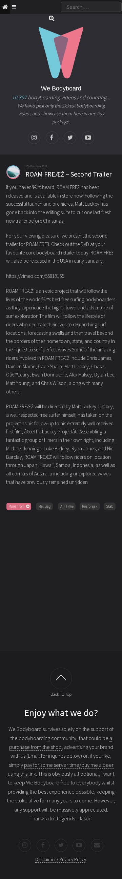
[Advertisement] (61, 579)
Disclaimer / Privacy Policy (60, 859)
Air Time (67, 506)
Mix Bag (44, 506)
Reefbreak (90, 506)
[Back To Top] (61, 678)
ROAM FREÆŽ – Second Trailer (68, 174)
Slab (109, 506)
